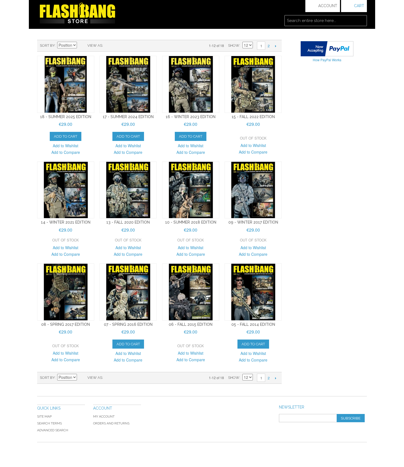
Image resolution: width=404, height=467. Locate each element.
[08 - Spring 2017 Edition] (65, 292)
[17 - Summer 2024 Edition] (128, 84)
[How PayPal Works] (327, 48)
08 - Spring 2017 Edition (65, 324)
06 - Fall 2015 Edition (190, 324)
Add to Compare (65, 152)
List (118, 45)
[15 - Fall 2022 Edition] (253, 84)
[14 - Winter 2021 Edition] (65, 190)
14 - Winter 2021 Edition (65, 222)
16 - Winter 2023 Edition (190, 117)
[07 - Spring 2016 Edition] (128, 292)
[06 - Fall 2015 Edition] (190, 292)
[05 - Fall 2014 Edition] (253, 292)
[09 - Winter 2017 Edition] (253, 190)
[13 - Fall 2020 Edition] (128, 190)
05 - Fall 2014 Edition (253, 324)
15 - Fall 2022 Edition (253, 117)
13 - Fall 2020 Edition (128, 222)
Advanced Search (52, 430)
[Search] (361, 20)
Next (275, 46)
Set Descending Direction (82, 45)
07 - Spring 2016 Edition (128, 324)
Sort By (47, 45)
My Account (104, 416)
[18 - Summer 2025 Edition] (65, 84)
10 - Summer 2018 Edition (190, 222)
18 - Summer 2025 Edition (65, 117)
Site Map (44, 416)
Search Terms (49, 423)
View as (94, 45)
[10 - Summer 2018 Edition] (190, 190)
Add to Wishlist (65, 145)
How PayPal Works (327, 59)
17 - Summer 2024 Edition (128, 117)
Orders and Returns (111, 423)
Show (233, 45)
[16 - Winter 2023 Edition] (190, 84)
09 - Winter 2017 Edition (253, 222)
